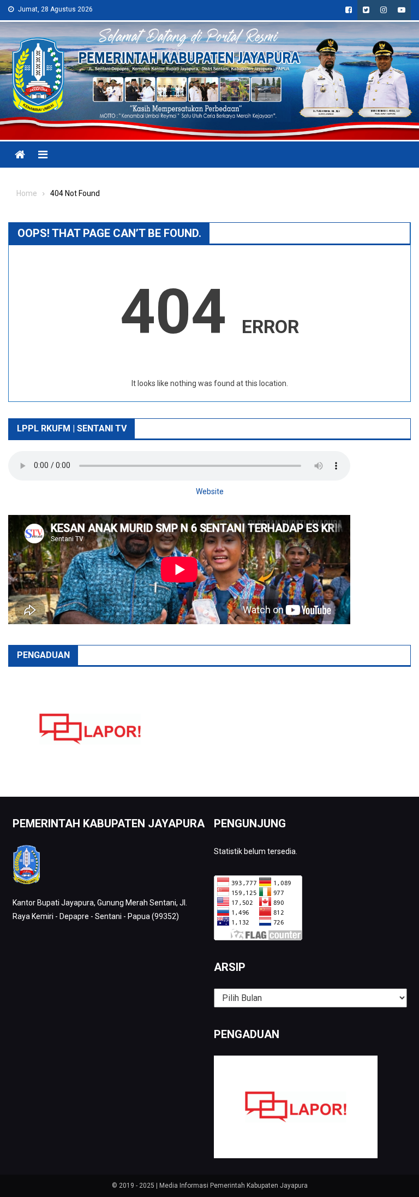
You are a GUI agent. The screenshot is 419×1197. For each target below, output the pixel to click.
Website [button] (210, 491)
